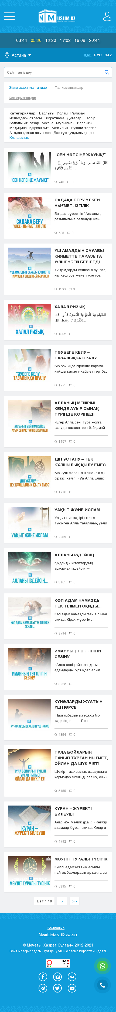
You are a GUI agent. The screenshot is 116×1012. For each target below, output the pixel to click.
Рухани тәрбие (84, 128)
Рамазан (77, 113)
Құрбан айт (39, 128)
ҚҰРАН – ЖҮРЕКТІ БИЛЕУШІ (73, 811)
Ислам (62, 113)
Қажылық (60, 128)
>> (74, 901)
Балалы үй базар (24, 123)
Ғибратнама (54, 118)
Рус (98, 55)
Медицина (18, 128)
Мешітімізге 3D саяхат (58, 934)
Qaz (108, 55)
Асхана (47, 123)
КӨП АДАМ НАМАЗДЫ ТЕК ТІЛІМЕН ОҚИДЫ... (77, 603)
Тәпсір (89, 118)
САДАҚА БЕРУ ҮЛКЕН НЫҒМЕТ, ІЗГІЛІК (77, 202)
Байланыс (55, 928)
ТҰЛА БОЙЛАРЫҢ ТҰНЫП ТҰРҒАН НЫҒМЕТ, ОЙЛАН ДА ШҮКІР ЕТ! (81, 758)
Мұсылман (65, 123)
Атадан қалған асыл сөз (30, 132)
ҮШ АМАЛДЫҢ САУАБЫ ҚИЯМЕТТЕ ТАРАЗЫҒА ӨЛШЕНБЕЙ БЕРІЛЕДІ (79, 256)
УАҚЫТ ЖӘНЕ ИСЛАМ (77, 509)
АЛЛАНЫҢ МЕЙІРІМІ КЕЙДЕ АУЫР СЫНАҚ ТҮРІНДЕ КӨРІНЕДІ (76, 408)
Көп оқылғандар (22, 98)
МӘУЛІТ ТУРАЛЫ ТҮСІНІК (80, 858)
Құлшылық (19, 137)
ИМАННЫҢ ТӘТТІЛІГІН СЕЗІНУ (77, 653)
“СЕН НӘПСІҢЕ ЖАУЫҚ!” (80, 154)
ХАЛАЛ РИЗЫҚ (69, 306)
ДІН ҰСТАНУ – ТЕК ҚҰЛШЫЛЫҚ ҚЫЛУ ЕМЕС (80, 461)
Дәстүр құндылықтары (73, 132)
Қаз (87, 55)
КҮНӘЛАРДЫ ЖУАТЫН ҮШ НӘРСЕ (78, 704)
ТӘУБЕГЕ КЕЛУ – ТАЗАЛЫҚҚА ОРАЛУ (75, 355)
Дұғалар (74, 118)
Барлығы (46, 113)
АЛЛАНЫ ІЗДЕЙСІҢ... (75, 554)
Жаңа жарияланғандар (28, 87)
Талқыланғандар (69, 87)
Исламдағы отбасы (25, 118)
